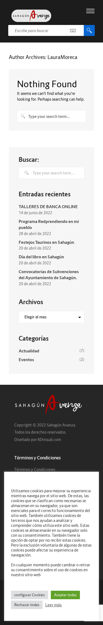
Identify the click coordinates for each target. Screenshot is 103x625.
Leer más (53, 605)
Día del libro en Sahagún (41, 256)
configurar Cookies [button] (29, 595)
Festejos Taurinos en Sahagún (46, 242)
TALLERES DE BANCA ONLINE (48, 206)
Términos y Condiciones (34, 469)
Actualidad (29, 350)
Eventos (26, 359)
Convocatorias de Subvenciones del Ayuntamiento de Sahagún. (49, 274)
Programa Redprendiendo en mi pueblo (49, 224)
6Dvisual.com (49, 439)
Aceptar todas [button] (65, 595)
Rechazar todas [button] (26, 605)
